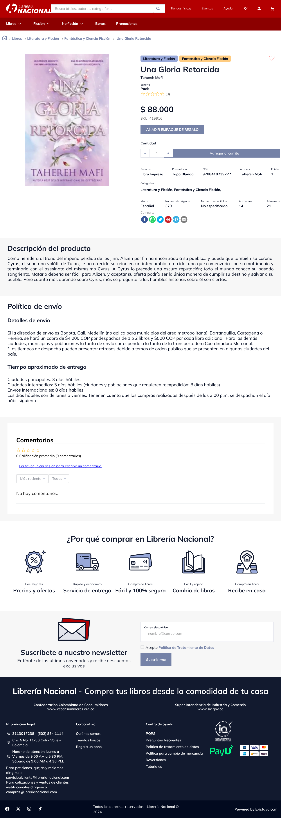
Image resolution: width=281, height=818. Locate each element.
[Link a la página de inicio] (4, 39)
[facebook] (144, 220)
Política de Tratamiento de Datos (186, 647)
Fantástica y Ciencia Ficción (87, 38)
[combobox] (108, 8)
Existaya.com (266, 809)
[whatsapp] (152, 220)
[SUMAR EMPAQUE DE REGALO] (172, 129)
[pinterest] (168, 220)
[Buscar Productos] (159, 9)
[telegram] (176, 220)
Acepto (180, 647)
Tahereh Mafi (151, 77)
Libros (17, 38)
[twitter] (160, 220)
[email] (183, 220)
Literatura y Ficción (43, 38)
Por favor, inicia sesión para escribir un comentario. (60, 466)
